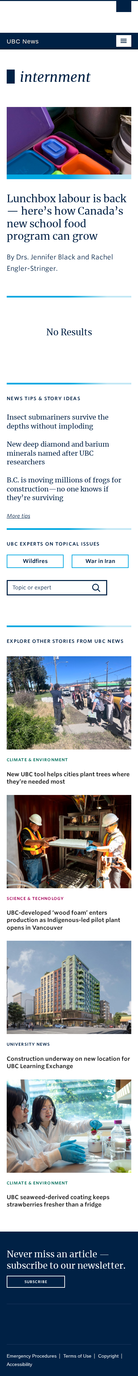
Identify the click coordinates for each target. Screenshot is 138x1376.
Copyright (108, 1356)
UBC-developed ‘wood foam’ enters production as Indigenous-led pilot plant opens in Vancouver (63, 920)
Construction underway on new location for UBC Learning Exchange (68, 1062)
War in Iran (100, 561)
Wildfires (35, 561)
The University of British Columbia (50, 13)
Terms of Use (77, 1356)
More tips (18, 516)
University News (28, 1044)
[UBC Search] (123, 8)
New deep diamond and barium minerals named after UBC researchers (58, 453)
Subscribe (36, 1281)
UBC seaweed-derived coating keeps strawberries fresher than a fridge (58, 1201)
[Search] (96, 587)
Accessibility (19, 1364)
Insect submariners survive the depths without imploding (58, 422)
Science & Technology (35, 898)
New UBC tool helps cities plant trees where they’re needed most (68, 778)
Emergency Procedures (32, 1356)
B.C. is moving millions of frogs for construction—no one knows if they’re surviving (64, 489)
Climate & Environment (37, 759)
